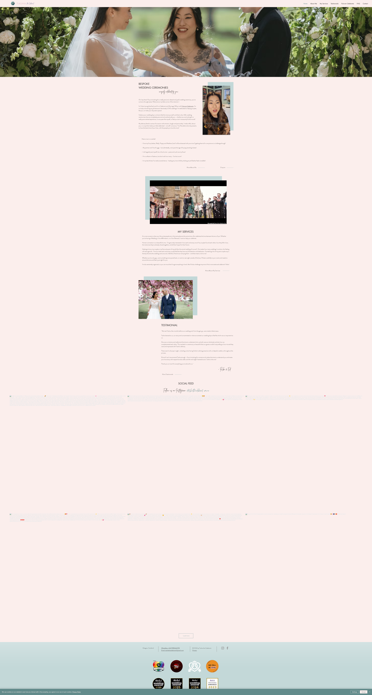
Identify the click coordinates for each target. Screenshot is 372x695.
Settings (354, 692)
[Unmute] (208, 132)
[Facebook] (227, 648)
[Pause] (205, 132)
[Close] (370, 691)
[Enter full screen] (227, 132)
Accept (364, 692)
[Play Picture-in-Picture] (224, 132)
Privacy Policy (76, 692)
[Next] (361, 38)
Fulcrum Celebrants (187, 106)
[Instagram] (223, 648)
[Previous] (11, 38)
